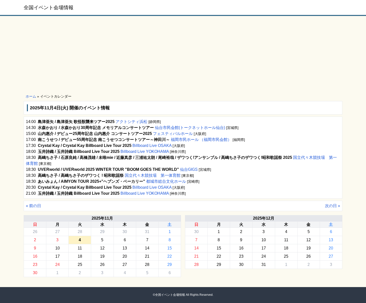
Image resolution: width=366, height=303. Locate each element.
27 (57, 232)
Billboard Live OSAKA (152, 145)
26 (35, 232)
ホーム (31, 96)
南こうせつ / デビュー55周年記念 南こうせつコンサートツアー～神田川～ (104, 139)
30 (124, 232)
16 (35, 256)
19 (102, 256)
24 (57, 264)
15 (169, 248)
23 (35, 264)
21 (147, 256)
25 (80, 264)
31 (147, 232)
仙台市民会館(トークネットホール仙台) (190, 127)
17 (57, 256)
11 (80, 248)
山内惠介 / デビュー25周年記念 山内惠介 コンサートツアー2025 (95, 133)
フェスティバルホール (173, 133)
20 (124, 256)
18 (80, 256)
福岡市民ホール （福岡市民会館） (201, 139)
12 (102, 248)
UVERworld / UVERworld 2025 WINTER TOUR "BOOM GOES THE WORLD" (108, 169)
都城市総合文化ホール (166, 181)
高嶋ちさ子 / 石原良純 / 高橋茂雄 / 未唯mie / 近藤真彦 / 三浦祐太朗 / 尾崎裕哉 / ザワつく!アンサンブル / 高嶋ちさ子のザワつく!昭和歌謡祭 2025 (165, 157)
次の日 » (332, 206)
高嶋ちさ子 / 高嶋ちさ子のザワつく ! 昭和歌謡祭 (81, 175)
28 (80, 232)
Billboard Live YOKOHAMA (145, 151)
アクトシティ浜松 (131, 122)
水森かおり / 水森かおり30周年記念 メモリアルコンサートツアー (96, 127)
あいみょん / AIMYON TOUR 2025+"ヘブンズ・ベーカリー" (91, 181)
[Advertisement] (183, 55)
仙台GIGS (189, 169)
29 (102, 232)
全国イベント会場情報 (48, 7)
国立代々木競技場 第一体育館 (153, 175)
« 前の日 (33, 206)
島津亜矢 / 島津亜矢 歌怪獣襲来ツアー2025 (76, 122)
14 (147, 248)
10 (57, 248)
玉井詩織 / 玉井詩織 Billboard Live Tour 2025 (79, 151)
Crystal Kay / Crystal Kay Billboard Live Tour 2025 (84, 145)
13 (124, 248)
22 (169, 256)
